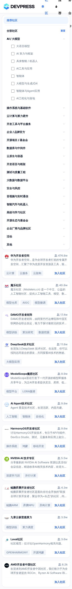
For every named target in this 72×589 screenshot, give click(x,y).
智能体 (20, 76)
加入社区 (60, 273)
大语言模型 (23, 46)
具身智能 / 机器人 (27, 61)
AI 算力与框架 (24, 53)
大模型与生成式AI (27, 83)
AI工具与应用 (24, 68)
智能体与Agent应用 (28, 91)
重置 (63, 31)
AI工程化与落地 (25, 98)
